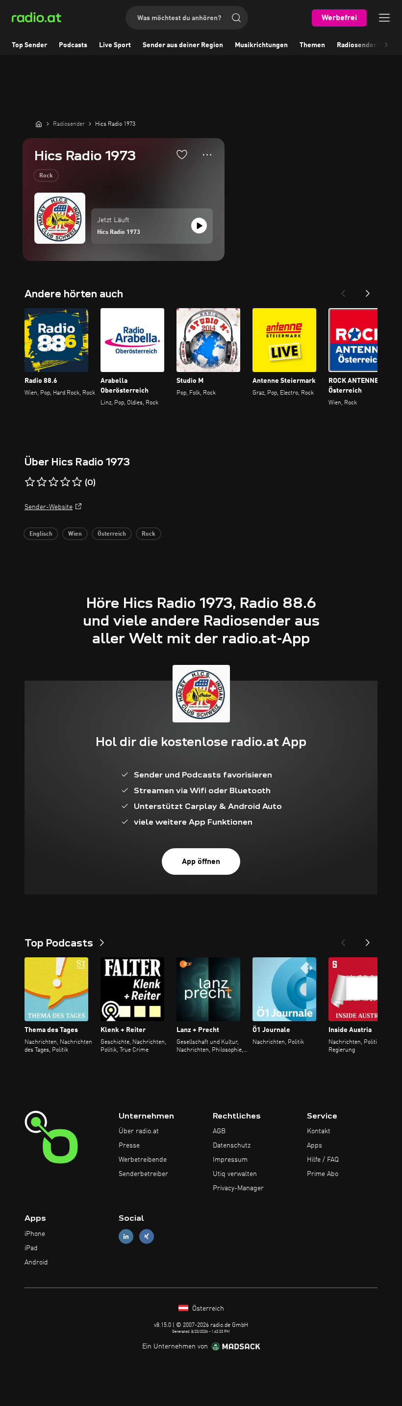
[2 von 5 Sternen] (42, 482)
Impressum (230, 1159)
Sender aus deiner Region (183, 45)
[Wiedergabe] (199, 225)
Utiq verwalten (235, 1174)
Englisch (40, 534)
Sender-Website (49, 507)
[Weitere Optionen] (207, 155)
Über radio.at (139, 1131)
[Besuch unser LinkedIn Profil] (126, 1237)
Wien (75, 534)
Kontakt (318, 1131)
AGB (219, 1131)
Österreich (112, 534)
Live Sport (115, 45)
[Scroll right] (386, 45)
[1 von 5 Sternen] (30, 482)
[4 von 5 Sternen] (65, 482)
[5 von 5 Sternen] (77, 482)
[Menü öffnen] (384, 18)
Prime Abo (322, 1174)
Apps (314, 1145)
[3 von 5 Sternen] (53, 482)
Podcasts (73, 45)
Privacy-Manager (238, 1188)
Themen (312, 45)
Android (36, 1262)
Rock (46, 176)
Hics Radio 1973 (118, 232)
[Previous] (343, 290)
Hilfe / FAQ (323, 1159)
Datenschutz (232, 1145)
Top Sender (29, 45)
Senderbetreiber (143, 1174)
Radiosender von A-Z (369, 45)
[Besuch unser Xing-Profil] (147, 1237)
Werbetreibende (143, 1159)
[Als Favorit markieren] (182, 154)
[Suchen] (236, 18)
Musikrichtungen (261, 45)
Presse (129, 1145)
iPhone (35, 1234)
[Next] (367, 290)
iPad (31, 1248)
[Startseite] (39, 124)
